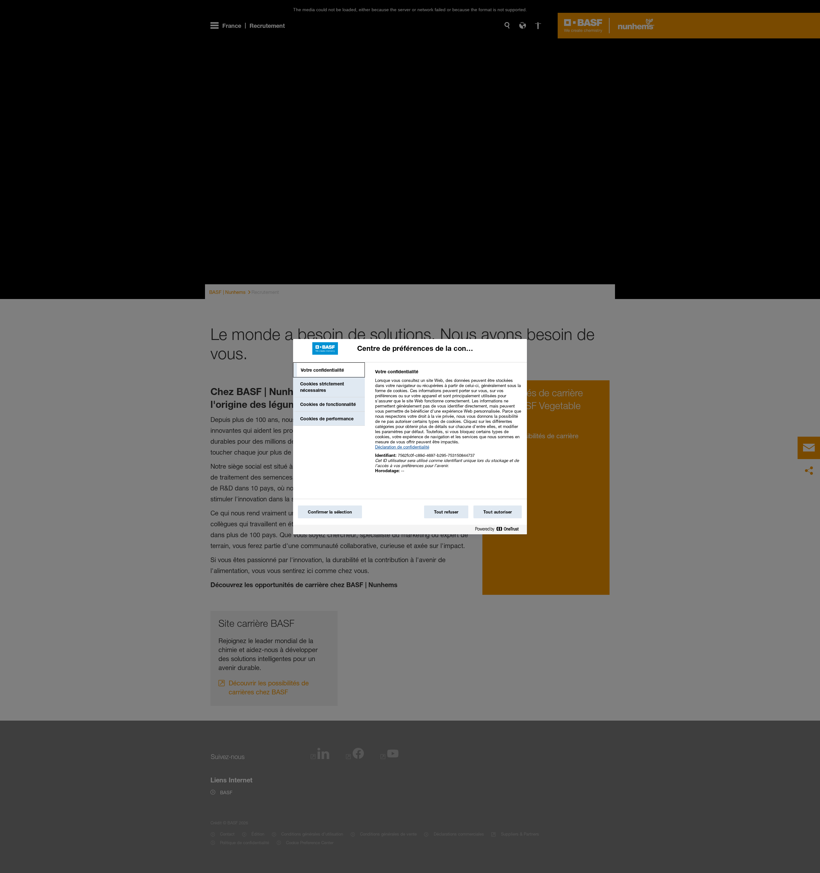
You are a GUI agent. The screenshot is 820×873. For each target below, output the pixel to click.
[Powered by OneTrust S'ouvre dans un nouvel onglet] (499, 530)
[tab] (329, 370)
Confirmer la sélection (330, 511)
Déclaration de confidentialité (402, 446)
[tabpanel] (448, 425)
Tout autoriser (497, 511)
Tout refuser (446, 511)
